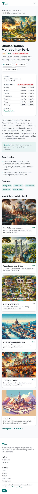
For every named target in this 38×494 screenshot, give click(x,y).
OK (4, 491)
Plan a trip (5, 462)
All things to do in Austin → (12, 429)
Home (3, 10)
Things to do (17, 10)
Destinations (6, 460)
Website (7, 64)
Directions (20, 64)
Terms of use (6, 481)
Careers (4, 476)
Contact (4, 473)
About (4, 470)
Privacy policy (6, 478)
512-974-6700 (9, 69)
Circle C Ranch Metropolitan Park (14, 13)
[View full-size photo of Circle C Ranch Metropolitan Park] (19, 29)
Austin (9, 10)
